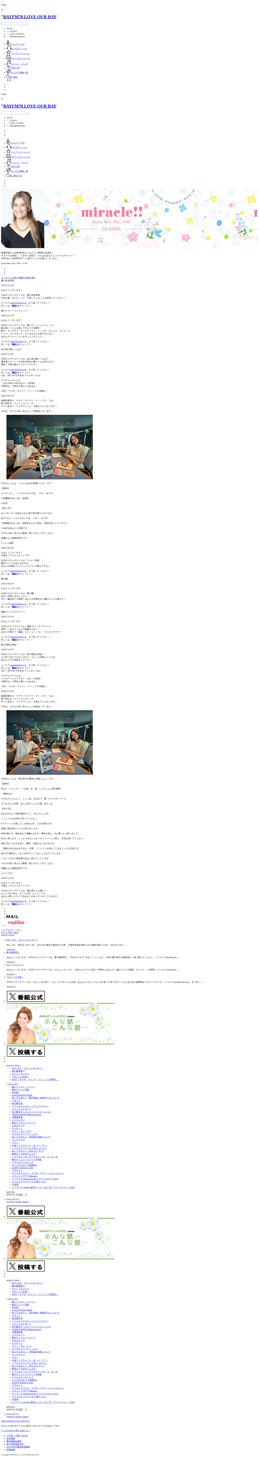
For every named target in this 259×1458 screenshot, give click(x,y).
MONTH (10, 1195)
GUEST (13, 31)
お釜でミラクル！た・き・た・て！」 (30, 1145)
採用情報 (10, 1450)
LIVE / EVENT (17, 34)
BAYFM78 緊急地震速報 (18, 1447)
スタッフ (16, 1101)
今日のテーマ (18, 1126)
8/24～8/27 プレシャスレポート (22, 940)
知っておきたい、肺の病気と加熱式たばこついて (35, 1098)
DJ (11, 28)
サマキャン (17, 1128)
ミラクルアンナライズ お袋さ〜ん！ (29, 1182)
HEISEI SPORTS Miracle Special (26, 1115)
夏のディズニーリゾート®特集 (27, 1159)
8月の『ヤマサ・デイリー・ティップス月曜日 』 (35, 1079)
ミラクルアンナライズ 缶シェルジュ (29, 1148)
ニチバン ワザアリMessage (24, 1176)
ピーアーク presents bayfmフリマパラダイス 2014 (35, 1179)
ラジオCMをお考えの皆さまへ (15, 1430)
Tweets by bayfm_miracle (17, 1202)
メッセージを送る (10, 278)
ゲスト (15, 1142)
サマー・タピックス (21, 1131)
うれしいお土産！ (15, 977)
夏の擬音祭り (12, 952)
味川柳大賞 (17, 1103)
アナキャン (17, 1170)
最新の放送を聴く (27, 278)
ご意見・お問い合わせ (17, 1435)
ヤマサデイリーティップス (25, 1134)
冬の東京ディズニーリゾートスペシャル (31, 1112)
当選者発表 (17, 1117)
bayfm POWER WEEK (22, 1095)
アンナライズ (18, 1140)
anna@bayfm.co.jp (18, 303)
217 (18, 930)
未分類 (15, 1092)
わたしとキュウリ (15, 965)
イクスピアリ (18, 1120)
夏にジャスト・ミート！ (24, 1087)
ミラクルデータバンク (22, 1162)
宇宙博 (15, 1184)
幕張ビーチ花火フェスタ (24, 1154)
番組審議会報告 (14, 1441)
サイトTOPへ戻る (9, 932)
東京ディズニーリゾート (24, 1123)
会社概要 (10, 1438)
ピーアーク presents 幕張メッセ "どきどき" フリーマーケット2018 (43, 1187)
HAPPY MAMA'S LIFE (22, 1168)
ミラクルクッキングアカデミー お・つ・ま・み (35, 1157)
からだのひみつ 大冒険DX (24, 1165)
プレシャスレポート (21, 1109)
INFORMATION (17, 36)
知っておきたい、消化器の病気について (31, 1137)
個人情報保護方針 (15, 1444)
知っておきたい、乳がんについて (28, 1151)
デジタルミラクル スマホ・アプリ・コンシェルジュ (38, 1173)
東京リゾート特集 (20, 1090)
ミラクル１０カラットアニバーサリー (30, 1106)
